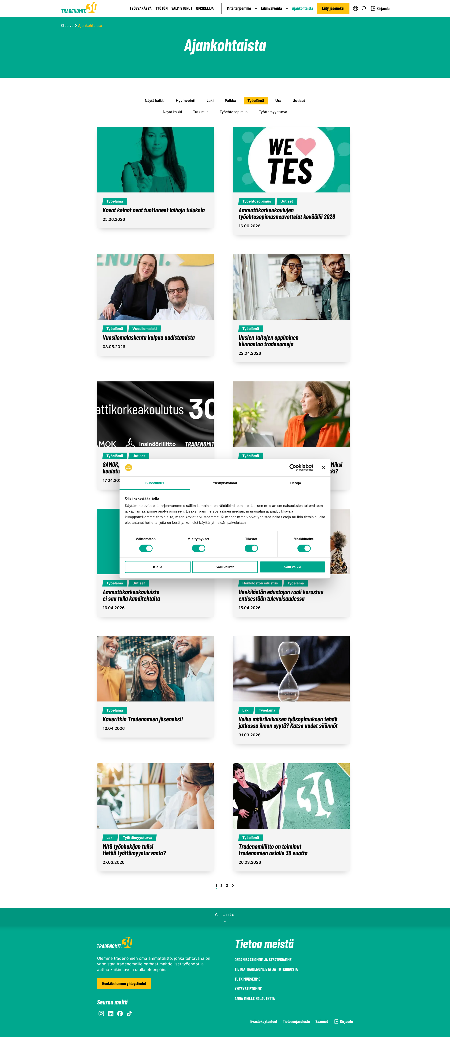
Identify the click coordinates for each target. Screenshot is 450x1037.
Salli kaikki (292, 567)
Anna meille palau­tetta (255, 998)
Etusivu (67, 25)
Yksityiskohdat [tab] (225, 483)
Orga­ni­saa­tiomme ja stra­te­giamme (263, 959)
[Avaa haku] (364, 8)
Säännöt (321, 1021)
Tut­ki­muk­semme (247, 979)
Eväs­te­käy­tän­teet (263, 1021)
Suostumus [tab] (154, 483)
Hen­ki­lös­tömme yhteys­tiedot (124, 983)
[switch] (198, 548)
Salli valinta (225, 567)
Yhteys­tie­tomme (248, 988)
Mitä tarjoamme (239, 8)
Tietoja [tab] (295, 483)
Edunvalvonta (271, 8)
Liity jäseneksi (333, 8)
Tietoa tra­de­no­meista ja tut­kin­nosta (266, 969)
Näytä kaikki (155, 101)
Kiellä (157, 567)
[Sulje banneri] (323, 467)
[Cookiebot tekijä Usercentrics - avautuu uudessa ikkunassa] (292, 467)
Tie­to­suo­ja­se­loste (296, 1021)
